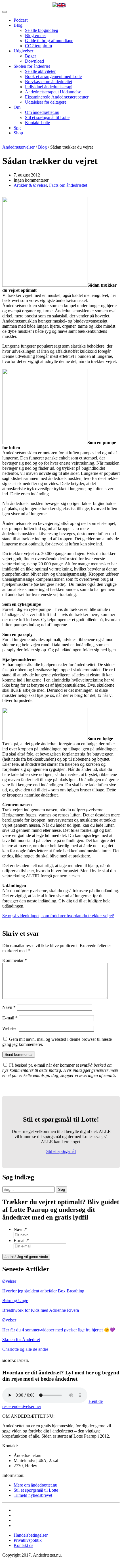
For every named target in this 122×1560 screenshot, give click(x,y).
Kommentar (14, 960)
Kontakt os (23, 1545)
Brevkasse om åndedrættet (48, 81)
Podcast (21, 20)
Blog (18, 25)
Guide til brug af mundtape (49, 40)
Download (34, 61)
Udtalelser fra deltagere (45, 102)
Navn (9, 1007)
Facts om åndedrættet (68, 185)
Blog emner (35, 35)
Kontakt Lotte (37, 122)
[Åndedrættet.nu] (54, 5)
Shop (18, 132)
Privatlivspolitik (28, 1540)
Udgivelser (23, 50)
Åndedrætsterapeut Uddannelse (53, 91)
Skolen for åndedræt (32, 66)
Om (17, 107)
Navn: (20, 1229)
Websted (10, 1028)
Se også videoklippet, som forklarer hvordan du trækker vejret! (58, 915)
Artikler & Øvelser (30, 185)
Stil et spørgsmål (61, 1151)
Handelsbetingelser (31, 1535)
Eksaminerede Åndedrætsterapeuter (57, 97)
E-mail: (21, 1240)
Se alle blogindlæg (41, 30)
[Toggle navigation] (4, 12)
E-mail (10, 1017)
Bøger (30, 56)
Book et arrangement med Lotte (53, 76)
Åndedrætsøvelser (18, 147)
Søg (17, 127)
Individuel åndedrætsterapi (48, 86)
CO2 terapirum (38, 45)
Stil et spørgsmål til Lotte (47, 117)
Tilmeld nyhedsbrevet (33, 1495)
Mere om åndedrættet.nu (35, 1485)
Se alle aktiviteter (40, 71)
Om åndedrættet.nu (42, 112)
